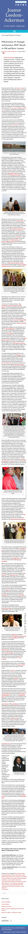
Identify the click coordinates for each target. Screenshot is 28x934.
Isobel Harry (4, 880)
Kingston (13, 670)
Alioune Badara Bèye (7, 363)
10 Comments (5, 889)
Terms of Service (15, 932)
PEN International (9, 57)
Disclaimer (23, 932)
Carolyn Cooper (11, 875)
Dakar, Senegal (20, 88)
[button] (20, 2)
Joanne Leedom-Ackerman (14, 880)
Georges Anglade (22, 878)
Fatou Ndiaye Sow (17, 876)
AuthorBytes (8, 929)
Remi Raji (10, 886)
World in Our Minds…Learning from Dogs (11, 912)
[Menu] (14, 31)
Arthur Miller (18, 230)
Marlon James (9, 884)
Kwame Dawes (18, 881)
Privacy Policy (7, 932)
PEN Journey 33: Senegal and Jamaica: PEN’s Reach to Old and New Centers (14, 45)
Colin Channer (18, 875)
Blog (7, 873)
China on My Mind (6, 902)
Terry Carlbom (16, 886)
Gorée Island (15, 124)
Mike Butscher (16, 884)
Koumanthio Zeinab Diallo (8, 881)
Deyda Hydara (9, 876)
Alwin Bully (4, 875)
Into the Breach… (6, 904)
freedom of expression (11, 878)
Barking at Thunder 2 (7, 906)
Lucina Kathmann (13, 883)
